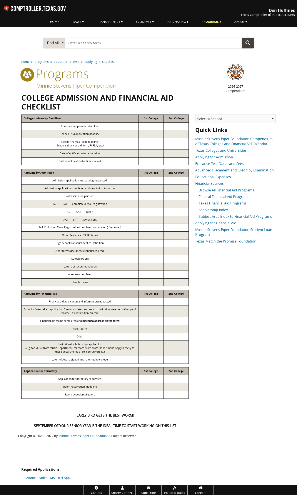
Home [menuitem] (54, 22)
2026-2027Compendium (235, 88)
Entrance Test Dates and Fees (219, 163)
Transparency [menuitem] (108, 22)
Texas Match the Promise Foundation (225, 241)
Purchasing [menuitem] (176, 22)
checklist (108, 62)
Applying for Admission (214, 157)
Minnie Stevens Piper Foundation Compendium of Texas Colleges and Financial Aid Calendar (234, 141)
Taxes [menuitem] (76, 22)
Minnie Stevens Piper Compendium (76, 85)
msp (76, 62)
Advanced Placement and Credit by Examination (234, 170)
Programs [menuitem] (210, 22)
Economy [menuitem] (143, 22)
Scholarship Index (213, 210)
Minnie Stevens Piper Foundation (82, 436)
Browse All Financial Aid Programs (226, 190)
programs (42, 62)
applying (91, 62)
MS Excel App (60, 478)
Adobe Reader (36, 478)
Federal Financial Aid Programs (224, 196)
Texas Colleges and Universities (221, 150)
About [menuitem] (239, 22)
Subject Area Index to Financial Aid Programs (235, 216)
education (61, 62)
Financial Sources (209, 183)
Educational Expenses (213, 176)
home (25, 62)
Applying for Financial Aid (215, 223)
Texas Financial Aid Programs (223, 203)
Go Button (248, 43)
